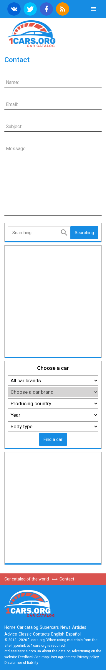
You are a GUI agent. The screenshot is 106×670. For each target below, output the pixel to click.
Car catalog (27, 627)
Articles (79, 627)
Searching (84, 232)
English (57, 634)
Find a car (53, 439)
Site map (41, 657)
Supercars (49, 627)
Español (73, 634)
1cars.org (53, 33)
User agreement (62, 657)
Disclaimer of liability (21, 663)
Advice (10, 634)
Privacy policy (88, 657)
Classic (25, 634)
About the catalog (56, 651)
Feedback (26, 657)
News (65, 627)
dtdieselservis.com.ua (22, 651)
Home (10, 627)
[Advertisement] (53, 302)
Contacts (41, 634)
